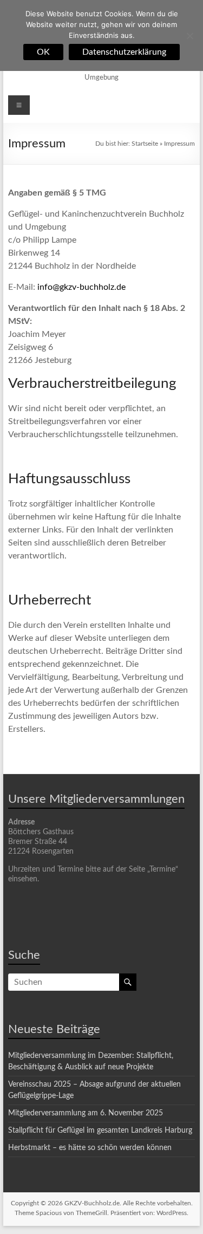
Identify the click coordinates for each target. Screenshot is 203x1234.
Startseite (145, 143)
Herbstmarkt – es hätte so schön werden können (90, 1148)
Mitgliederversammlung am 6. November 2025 (85, 1113)
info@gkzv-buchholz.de (81, 287)
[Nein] (189, 35)
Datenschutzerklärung (124, 52)
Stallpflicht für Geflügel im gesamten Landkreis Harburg (100, 1130)
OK (43, 52)
